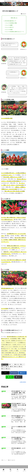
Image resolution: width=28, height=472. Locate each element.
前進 (4, 366)
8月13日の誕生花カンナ (10, 20)
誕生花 (8, 368)
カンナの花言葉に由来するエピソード (15, 31)
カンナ (23, 364)
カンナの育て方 (10, 27)
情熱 (21, 366)
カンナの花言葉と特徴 (11, 23)
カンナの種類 (9, 25)
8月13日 (17, 364)
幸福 (17, 366)
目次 (12, 17)
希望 (12, 366)
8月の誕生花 (5, 364)
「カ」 (12, 364)
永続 (4, 368)
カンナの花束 (9, 29)
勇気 (8, 366)
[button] (18, 377)
